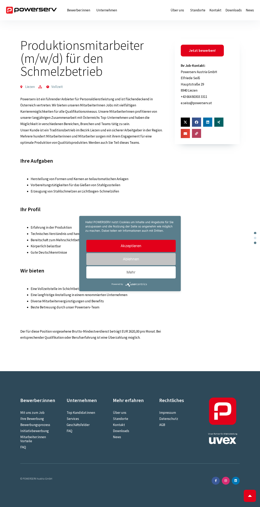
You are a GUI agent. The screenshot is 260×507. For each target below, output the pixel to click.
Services (73, 418)
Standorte (197, 10)
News (250, 10)
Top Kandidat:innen (81, 412)
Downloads (233, 10)
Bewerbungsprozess (35, 425)
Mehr (131, 272)
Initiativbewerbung (34, 431)
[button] (185, 122)
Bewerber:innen (78, 10)
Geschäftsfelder (78, 425)
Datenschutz (168, 418)
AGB (162, 425)
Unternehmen (106, 10)
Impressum (167, 412)
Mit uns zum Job (32, 412)
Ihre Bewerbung (32, 418)
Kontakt (215, 10)
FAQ (23, 447)
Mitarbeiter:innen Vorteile (33, 439)
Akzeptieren (131, 246)
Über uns (177, 10)
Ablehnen (131, 259)
